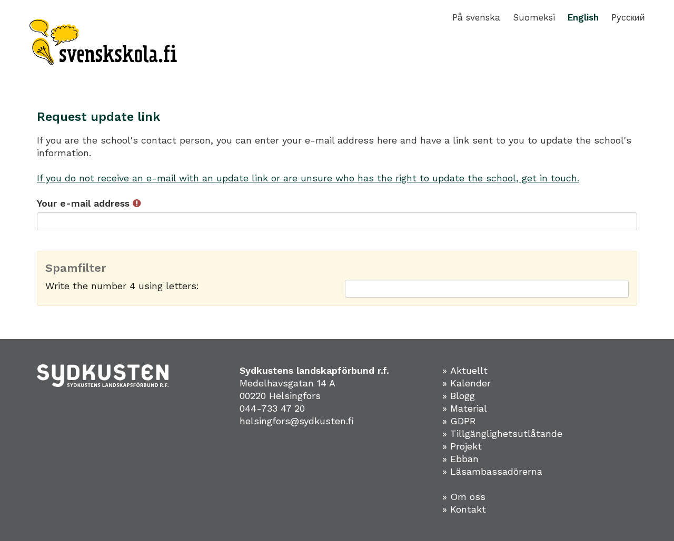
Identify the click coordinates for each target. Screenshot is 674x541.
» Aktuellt (465, 370)
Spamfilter (75, 268)
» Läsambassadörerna (492, 471)
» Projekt (462, 446)
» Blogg (458, 395)
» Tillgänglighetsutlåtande (502, 433)
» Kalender (466, 383)
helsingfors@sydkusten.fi (297, 420)
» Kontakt (464, 509)
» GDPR (459, 420)
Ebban (464, 458)
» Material (464, 408)
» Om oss (463, 496)
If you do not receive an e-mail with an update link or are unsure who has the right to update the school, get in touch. (308, 177)
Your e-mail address (85, 203)
